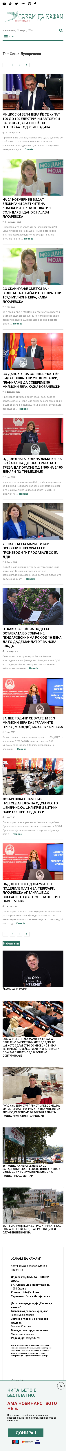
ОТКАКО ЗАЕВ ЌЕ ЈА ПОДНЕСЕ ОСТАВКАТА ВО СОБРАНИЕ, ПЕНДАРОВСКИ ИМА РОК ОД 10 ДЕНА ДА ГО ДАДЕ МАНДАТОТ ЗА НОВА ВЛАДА (32, 637)
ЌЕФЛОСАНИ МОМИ (15, 988)
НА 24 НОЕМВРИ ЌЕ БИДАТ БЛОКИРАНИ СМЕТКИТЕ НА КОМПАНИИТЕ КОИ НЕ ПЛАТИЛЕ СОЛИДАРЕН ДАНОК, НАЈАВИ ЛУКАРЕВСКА (27, 208)
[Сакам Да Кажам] (33, 24)
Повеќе (29, 149)
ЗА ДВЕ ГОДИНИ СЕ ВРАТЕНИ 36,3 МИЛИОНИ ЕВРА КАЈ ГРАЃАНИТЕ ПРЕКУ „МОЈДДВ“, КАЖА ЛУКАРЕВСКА (33, 722)
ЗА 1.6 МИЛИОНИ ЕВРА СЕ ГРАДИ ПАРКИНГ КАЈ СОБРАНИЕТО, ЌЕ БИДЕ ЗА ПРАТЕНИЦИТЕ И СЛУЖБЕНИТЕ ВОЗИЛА (32, 1229)
